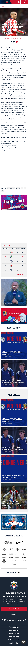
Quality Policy (14, 643)
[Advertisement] (14, 168)
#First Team (10, 188)
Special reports (21, 6)
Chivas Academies (14, 630)
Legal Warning (14, 636)
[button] (23, 642)
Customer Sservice (14, 640)
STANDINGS (20, 275)
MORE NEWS (10, 6)
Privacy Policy (14, 633)
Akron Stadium (14, 627)
